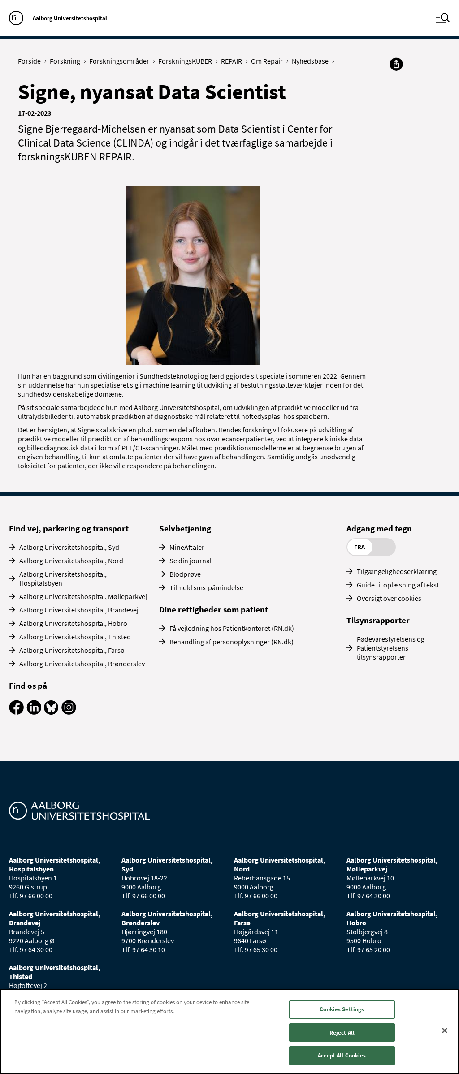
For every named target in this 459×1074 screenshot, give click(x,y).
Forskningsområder (119, 61)
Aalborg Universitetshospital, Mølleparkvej (83, 596)
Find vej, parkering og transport (69, 528)
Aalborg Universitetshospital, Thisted (75, 636)
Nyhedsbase (310, 61)
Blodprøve (185, 573)
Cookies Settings (342, 1009)
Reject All (342, 1032)
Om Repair (267, 61)
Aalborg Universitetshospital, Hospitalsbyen (63, 578)
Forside (29, 61)
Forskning (65, 61)
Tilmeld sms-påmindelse (206, 587)
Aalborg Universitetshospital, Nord (71, 560)
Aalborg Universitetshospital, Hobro (73, 623)
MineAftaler (186, 547)
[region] (229, 1031)
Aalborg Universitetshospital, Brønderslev (82, 663)
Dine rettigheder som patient (213, 609)
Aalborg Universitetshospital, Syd (69, 547)
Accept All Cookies (342, 1055)
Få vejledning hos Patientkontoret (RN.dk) (231, 628)
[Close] (445, 1030)
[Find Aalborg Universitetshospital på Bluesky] (51, 711)
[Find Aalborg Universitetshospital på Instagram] (68, 711)
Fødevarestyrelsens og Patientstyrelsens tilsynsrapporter (390, 647)
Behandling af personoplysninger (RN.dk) (231, 641)
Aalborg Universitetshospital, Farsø (72, 650)
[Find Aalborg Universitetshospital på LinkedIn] (33, 711)
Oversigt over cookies (389, 598)
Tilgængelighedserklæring (397, 571)
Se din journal (190, 560)
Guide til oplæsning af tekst (398, 584)
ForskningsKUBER (185, 61)
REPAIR (231, 61)
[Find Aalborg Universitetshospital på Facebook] (16, 711)
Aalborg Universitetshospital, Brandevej (79, 609)
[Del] (396, 64)
